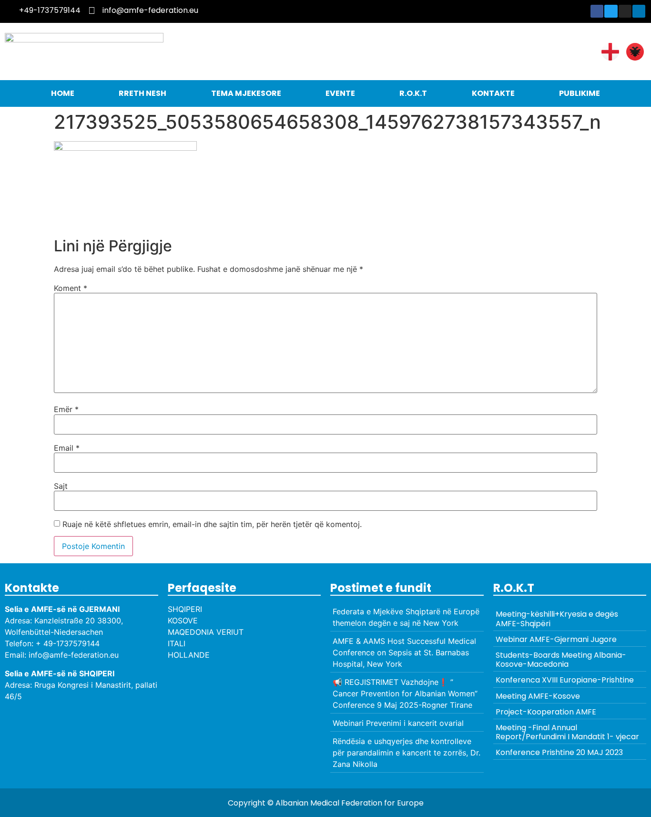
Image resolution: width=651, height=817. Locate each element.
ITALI (176, 643)
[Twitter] (610, 11)
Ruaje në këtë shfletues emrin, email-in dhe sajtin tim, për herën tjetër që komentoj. (212, 524)
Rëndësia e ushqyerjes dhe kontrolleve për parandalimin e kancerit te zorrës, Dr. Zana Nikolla (406, 752)
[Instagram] (625, 11)
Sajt (61, 486)
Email (67, 448)
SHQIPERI (185, 609)
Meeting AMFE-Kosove (538, 696)
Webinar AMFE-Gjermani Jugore (556, 639)
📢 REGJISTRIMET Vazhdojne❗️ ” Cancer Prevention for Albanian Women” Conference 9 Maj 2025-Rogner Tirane (405, 693)
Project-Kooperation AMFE (546, 711)
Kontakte (493, 93)
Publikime (579, 93)
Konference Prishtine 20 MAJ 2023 (559, 752)
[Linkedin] (638, 11)
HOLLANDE (189, 655)
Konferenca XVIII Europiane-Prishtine (565, 679)
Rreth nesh (142, 93)
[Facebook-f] (596, 11)
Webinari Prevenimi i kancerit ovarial (398, 723)
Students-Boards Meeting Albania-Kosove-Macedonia (561, 660)
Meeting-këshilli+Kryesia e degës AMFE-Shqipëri (557, 619)
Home (62, 93)
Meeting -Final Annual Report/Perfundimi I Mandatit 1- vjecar (567, 732)
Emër (66, 409)
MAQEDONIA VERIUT (206, 632)
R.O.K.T (413, 93)
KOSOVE (183, 620)
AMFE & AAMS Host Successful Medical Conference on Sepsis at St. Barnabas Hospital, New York (404, 652)
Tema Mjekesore (246, 93)
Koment (70, 288)
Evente (340, 93)
